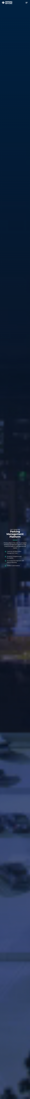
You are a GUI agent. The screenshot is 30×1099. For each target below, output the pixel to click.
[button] (26, 2)
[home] (7, 2)
